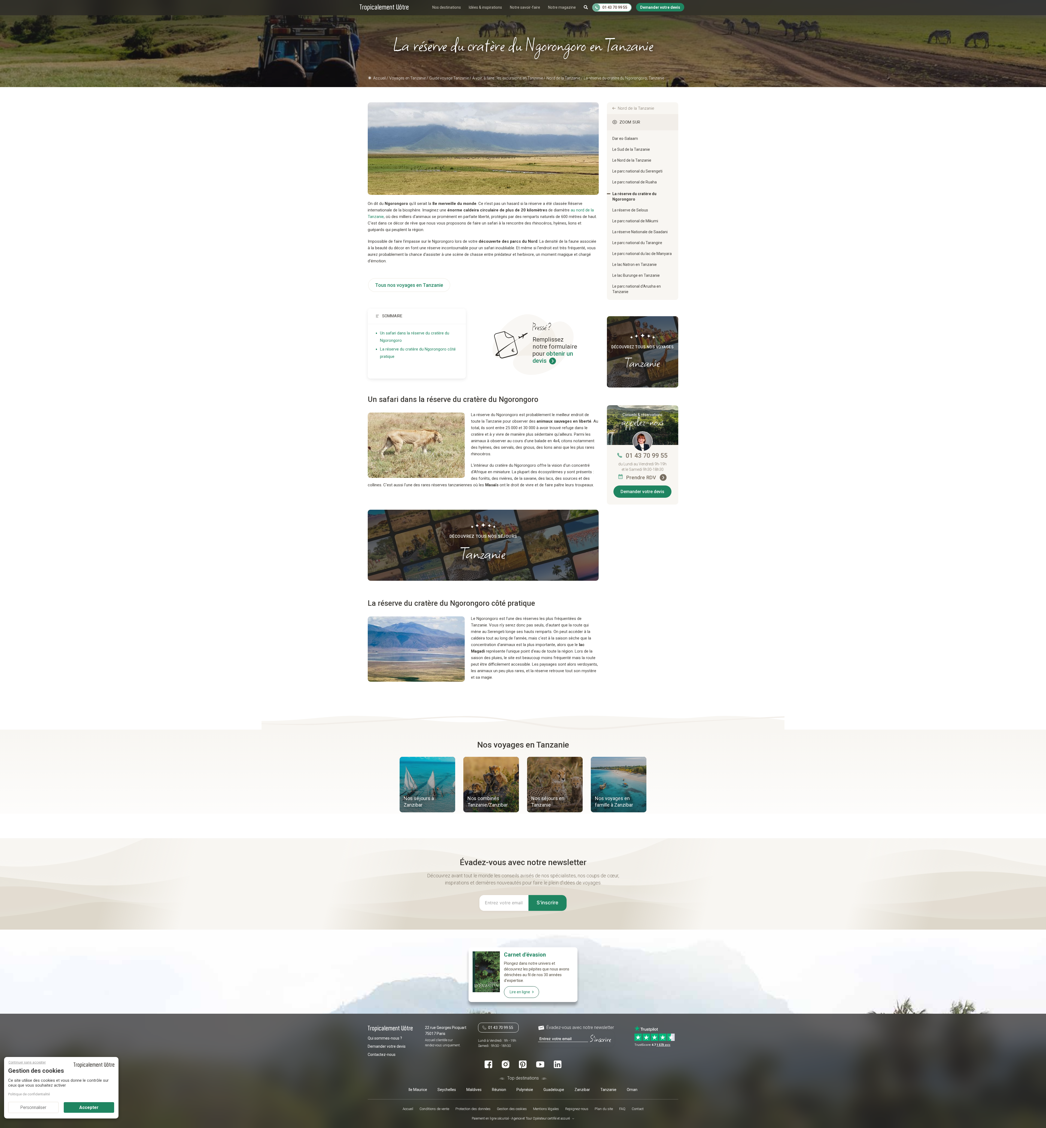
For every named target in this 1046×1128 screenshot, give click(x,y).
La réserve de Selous (630, 210)
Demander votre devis (642, 491)
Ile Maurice (418, 1089)
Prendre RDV (641, 477)
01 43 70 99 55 (647, 455)
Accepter (89, 1107)
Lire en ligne (520, 992)
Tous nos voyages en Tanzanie (409, 285)
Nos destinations (446, 7)
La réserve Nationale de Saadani (640, 232)
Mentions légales (546, 1109)
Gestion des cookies (512, 1109)
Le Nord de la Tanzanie (631, 160)
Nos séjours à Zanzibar (419, 801)
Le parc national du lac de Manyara (642, 253)
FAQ (622, 1109)
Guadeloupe (553, 1089)
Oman (632, 1089)
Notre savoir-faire (525, 7)
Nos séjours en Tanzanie (547, 801)
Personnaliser (33, 1107)
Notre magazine (562, 7)
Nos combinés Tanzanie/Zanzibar (487, 801)
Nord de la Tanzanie (636, 108)
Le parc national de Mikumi (635, 221)
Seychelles (446, 1089)
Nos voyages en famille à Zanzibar (614, 801)
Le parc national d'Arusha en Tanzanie (636, 289)
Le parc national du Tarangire (637, 243)
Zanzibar (582, 1089)
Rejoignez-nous (576, 1109)
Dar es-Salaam (625, 138)
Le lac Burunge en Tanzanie (636, 275)
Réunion (499, 1089)
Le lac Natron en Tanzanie (634, 264)
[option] (427, 785)
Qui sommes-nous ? (385, 1038)
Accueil (408, 1109)
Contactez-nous (382, 1054)
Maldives (474, 1089)
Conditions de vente (434, 1109)
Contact (638, 1109)
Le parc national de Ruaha (634, 182)
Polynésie (524, 1089)
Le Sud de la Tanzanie (631, 149)
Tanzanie (608, 1089)
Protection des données (473, 1109)
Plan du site (604, 1109)
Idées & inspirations (485, 7)
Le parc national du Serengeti (637, 171)
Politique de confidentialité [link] (29, 1094)
